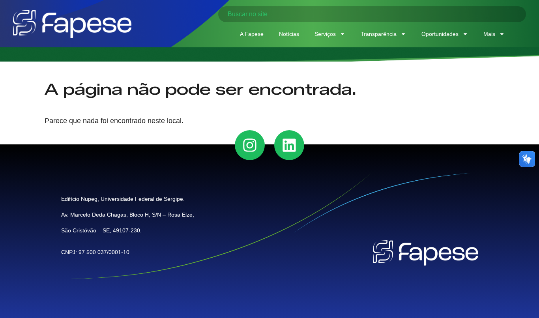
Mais (489, 34)
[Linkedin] (289, 145)
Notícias (289, 34)
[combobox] (372, 14)
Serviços (325, 34)
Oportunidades (440, 34)
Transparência (379, 34)
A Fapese (252, 34)
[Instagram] (250, 145)
